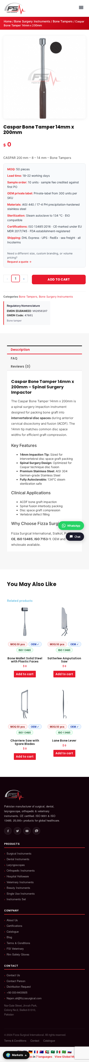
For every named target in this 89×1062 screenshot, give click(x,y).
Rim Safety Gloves (18, 954)
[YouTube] (27, 831)
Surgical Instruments (19, 853)
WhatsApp (73, 525)
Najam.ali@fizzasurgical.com (24, 998)
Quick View (25, 651)
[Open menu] (81, 7)
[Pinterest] (36, 831)
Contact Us (13, 975)
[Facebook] (8, 831)
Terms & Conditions (18, 943)
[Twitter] (17, 831)
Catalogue (13, 931)
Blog (9, 937)
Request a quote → (19, 261)
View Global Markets (68, 1056)
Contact (34, 1040)
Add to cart (59, 279)
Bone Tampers (63, 21)
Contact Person (16, 981)
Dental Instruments (18, 859)
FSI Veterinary (15, 948)
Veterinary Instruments (20, 882)
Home (8, 21)
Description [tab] (20, 349)
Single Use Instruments (21, 893)
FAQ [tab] (14, 358)
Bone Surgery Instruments (32, 21)
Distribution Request (19, 986)
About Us (12, 920)
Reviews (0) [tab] (20, 366)
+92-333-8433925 (17, 992)
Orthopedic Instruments (21, 870)
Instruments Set (16, 899)
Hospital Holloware (18, 876)
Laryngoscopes (16, 865)
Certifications (14, 926)
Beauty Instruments (18, 888)
